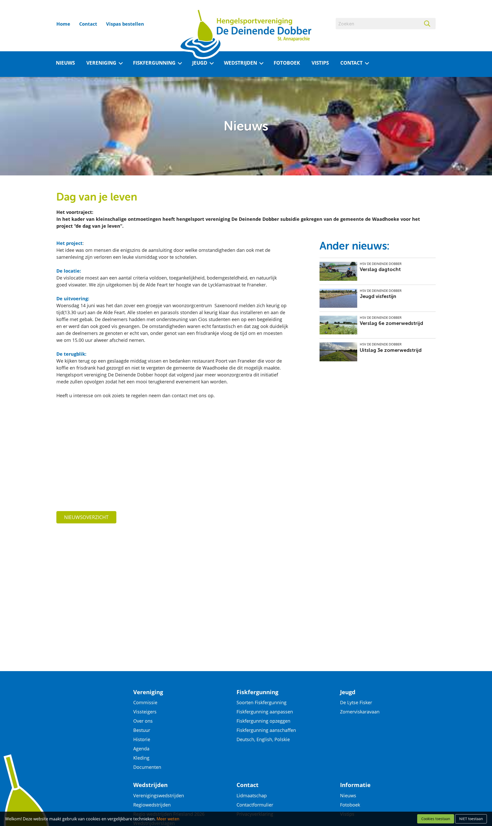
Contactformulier (255, 805)
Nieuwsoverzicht (86, 517)
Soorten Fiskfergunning (261, 702)
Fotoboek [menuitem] (287, 62)
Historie (141, 739)
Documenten (147, 767)
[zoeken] (430, 23)
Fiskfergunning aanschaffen (266, 730)
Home (63, 24)
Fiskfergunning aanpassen (265, 712)
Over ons (143, 721)
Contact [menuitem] (351, 62)
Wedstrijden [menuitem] (240, 62)
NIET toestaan (471, 818)
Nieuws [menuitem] (65, 62)
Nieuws (348, 795)
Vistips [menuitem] (320, 62)
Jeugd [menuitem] (199, 62)
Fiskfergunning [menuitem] (154, 62)
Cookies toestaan (435, 818)
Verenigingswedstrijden (158, 795)
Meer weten (168, 819)
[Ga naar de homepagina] (246, 20)
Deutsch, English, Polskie (263, 739)
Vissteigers (145, 712)
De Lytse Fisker (356, 702)
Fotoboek (350, 805)
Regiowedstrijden (152, 805)
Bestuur (141, 730)
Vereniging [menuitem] (101, 62)
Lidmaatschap (252, 795)
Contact (88, 24)
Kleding (141, 758)
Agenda (141, 748)
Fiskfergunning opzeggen (263, 721)
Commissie (145, 702)
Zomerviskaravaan (360, 712)
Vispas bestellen (125, 24)
